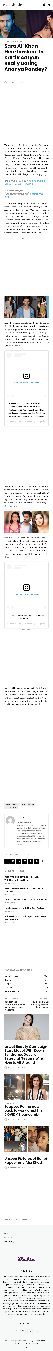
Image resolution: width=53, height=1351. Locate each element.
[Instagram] (23, 1331)
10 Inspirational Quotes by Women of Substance (39, 1005)
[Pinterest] (30, 1331)
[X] (12, 861)
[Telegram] (36, 861)
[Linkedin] (18, 861)
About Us (6, 1234)
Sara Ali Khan (11, 808)
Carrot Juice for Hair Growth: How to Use (26, 899)
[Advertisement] (25, 77)
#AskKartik (38, 181)
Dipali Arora (14, 1168)
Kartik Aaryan (28, 804)
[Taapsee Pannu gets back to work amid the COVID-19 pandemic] (26, 1087)
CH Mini (11, 83)
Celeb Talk (9, 41)
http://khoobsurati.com (24, 822)
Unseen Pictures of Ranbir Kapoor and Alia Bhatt (26, 1160)
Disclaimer (16, 1343)
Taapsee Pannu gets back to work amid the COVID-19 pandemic (23, 1110)
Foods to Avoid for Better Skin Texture (24, 908)
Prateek (12, 1068)
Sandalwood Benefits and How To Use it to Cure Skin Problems (14, 1006)
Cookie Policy (28, 1341)
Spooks (18, 41)
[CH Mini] (6, 82)
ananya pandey (12, 804)
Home (6, 1341)
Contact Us (7, 1237)
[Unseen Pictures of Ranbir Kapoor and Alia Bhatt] (26, 1139)
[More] (42, 861)
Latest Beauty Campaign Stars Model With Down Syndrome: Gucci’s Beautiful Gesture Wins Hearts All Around (25, 1054)
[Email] (24, 861)
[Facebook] (7, 861)
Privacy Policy (8, 1241)
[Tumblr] (30, 861)
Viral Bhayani (32, 421)
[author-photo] (6, 1067)
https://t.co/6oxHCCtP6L (19, 184)
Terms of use (40, 1341)
